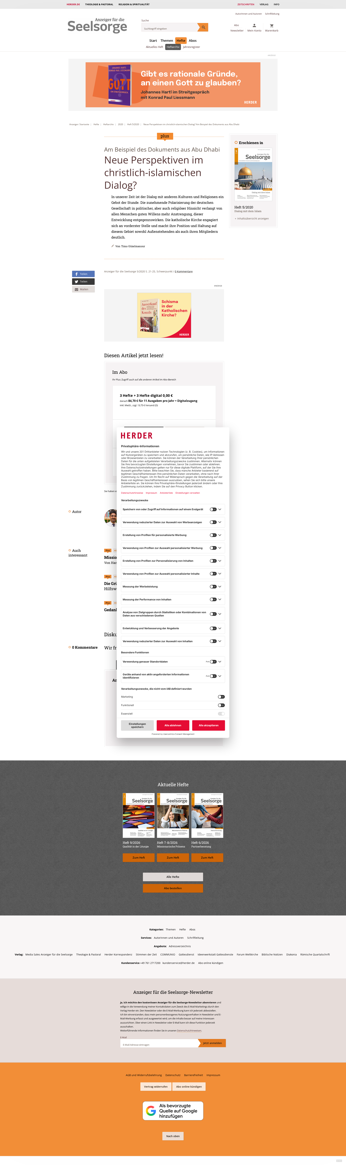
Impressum (213, 1075)
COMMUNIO (167, 954)
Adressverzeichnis (180, 946)
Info (276, 4)
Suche (145, 20)
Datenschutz (173, 1075)
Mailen (84, 289)
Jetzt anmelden (212, 1043)
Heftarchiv (173, 47)
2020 (120, 124)
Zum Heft (139, 857)
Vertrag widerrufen (156, 1086)
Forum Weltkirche (247, 954)
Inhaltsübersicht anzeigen (253, 218)
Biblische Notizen (272, 954)
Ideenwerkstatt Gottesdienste (215, 954)
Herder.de (73, 4)
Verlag (264, 4)
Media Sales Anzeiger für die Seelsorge (49, 954)
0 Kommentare (184, 271)
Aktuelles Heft (154, 47)
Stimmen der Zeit (146, 954)
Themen (167, 40)
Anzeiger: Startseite (79, 124)
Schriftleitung (272, 13)
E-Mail (123, 1037)
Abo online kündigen (210, 963)
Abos (193, 40)
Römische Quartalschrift (315, 954)
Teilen (83, 274)
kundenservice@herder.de (179, 963)
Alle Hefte (173, 877)
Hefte (181, 40)
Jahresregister (191, 47)
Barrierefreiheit (193, 1075)
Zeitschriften (246, 4)
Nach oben (173, 1136)
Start (153, 40)
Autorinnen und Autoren (248, 13)
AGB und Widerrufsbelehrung (144, 1075)
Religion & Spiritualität (134, 4)
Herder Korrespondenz (118, 954)
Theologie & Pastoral (99, 4)
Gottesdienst (186, 954)
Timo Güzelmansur (133, 246)
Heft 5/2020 (133, 124)
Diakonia (291, 954)
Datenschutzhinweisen (189, 1030)
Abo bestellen (173, 888)
